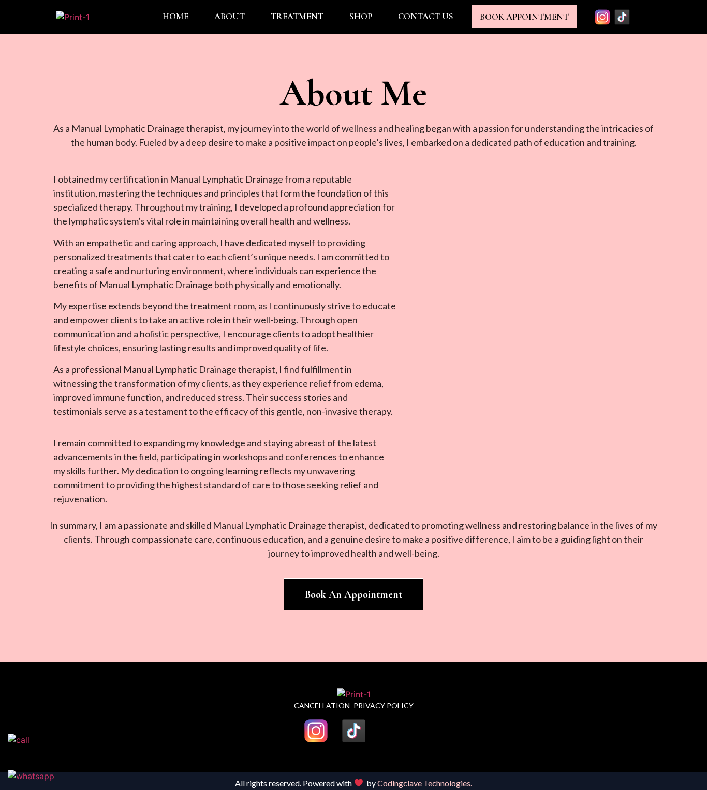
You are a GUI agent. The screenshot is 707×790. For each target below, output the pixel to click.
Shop (360, 16)
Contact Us (425, 16)
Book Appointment (524, 16)
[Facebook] (642, 17)
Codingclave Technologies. (424, 783)
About (229, 16)
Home (175, 16)
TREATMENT (297, 16)
